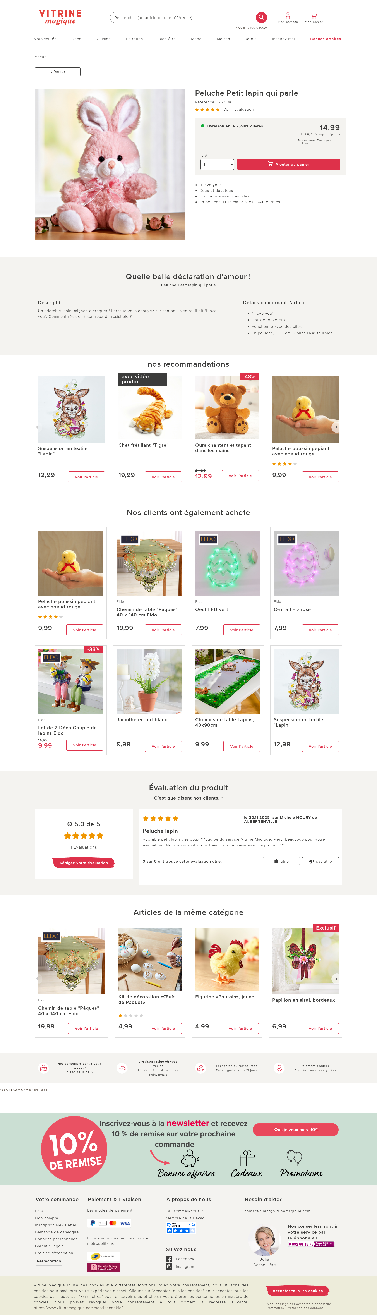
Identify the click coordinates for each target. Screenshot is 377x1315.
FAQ (39, 1211)
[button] (58, 1199)
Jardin (251, 38)
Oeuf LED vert (211, 610)
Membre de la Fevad (185, 1218)
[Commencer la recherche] (261, 17)
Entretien (134, 38)
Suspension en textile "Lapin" (63, 451)
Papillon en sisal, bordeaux (303, 1000)
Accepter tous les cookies (298, 1290)
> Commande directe (251, 27)
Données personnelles (56, 1239)
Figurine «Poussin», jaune (224, 997)
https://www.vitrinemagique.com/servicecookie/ (78, 1307)
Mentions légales (280, 1304)
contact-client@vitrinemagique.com (277, 1211)
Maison (223, 38)
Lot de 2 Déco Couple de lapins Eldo (67, 730)
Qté (203, 156)
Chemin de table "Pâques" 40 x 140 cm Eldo (147, 612)
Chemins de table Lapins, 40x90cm (224, 722)
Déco (76, 38)
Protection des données (305, 1308)
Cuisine (104, 38)
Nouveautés (45, 38)
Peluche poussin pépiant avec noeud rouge (300, 451)
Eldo (120, 601)
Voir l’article (86, 477)
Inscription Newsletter (56, 1225)
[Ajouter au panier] (288, 156)
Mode (196, 38)
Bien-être (167, 38)
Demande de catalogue (57, 1232)
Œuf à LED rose (292, 610)
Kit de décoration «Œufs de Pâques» (147, 999)
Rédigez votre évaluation (84, 862)
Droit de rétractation (54, 1253)
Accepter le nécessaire (313, 1304)
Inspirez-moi (283, 38)
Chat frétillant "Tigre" (143, 445)
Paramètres (275, 1308)
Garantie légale (49, 1246)
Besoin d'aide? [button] (263, 1199)
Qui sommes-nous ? (184, 1211)
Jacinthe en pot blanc (142, 720)
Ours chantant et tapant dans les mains (223, 448)
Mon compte (46, 1218)
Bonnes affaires (325, 38)
